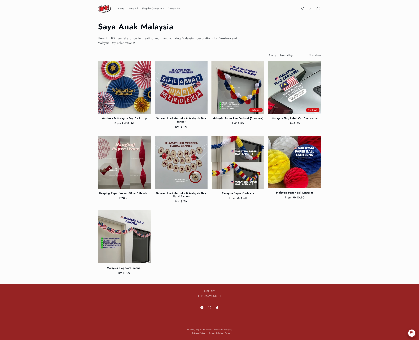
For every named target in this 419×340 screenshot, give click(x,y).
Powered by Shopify (223, 329)
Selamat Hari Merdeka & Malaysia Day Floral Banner (181, 195)
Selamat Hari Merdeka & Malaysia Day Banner (181, 120)
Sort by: (273, 55)
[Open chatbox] (411, 333)
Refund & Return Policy (219, 333)
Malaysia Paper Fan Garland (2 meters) (238, 118)
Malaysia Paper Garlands (238, 193)
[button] (303, 8)
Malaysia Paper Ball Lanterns (294, 192)
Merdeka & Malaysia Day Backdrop (124, 118)
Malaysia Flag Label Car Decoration (295, 118)
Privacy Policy (198, 333)
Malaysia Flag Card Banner (124, 268)
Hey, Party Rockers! (204, 329)
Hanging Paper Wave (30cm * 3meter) (124, 193)
